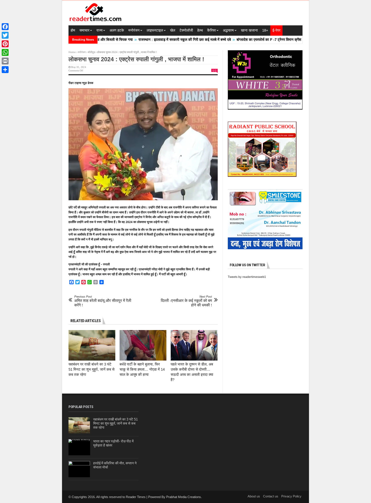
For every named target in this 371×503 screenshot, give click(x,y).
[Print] (5, 61)
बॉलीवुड (91, 52)
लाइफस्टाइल (155, 30)
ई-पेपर (276, 30)
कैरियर (211, 30)
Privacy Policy (291, 496)
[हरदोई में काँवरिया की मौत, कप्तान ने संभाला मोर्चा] (79, 469)
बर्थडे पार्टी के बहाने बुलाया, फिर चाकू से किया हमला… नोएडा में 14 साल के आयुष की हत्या (142, 369)
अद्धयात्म (228, 30)
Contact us (270, 496)
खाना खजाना (249, 30)
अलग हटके (116, 30)
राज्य (99, 30)
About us (254, 496)
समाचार (84, 30)
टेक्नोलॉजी (186, 30)
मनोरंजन (134, 30)
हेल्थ (200, 30)
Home (72, 52)
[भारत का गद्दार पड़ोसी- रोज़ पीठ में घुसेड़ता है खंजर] (79, 447)
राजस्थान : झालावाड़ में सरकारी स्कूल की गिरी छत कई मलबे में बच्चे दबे (161, 40)
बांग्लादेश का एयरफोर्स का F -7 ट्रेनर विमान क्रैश (245, 40)
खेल (172, 30)
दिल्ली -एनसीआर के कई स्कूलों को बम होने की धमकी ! (186, 301)
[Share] (5, 69)
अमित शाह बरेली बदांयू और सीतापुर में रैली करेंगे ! (102, 301)
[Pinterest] (5, 44)
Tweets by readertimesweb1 (247, 276)
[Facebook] (5, 26)
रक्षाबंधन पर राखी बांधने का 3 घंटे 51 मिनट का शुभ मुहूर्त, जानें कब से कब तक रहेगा (91, 369)
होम (73, 30)
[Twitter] (5, 35)
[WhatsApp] (5, 52)
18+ (265, 30)
